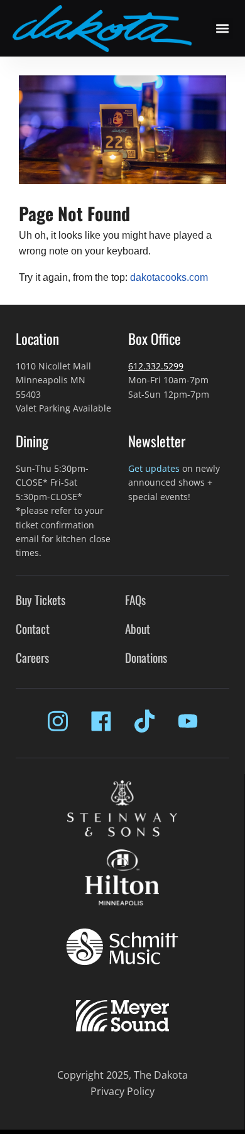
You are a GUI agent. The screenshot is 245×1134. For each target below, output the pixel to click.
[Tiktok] (144, 721)
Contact (33, 628)
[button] (222, 28)
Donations (146, 657)
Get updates (154, 468)
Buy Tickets (40, 600)
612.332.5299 (155, 366)
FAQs (135, 600)
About (137, 628)
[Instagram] (58, 721)
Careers (32, 657)
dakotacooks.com (169, 277)
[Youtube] (188, 721)
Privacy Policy (122, 1091)
